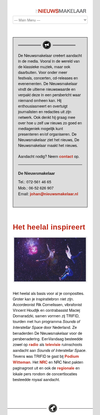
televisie (53, 344)
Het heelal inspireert (49, 227)
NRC (43, 362)
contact (66, 156)
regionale (65, 368)
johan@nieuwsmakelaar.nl (54, 193)
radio (33, 344)
